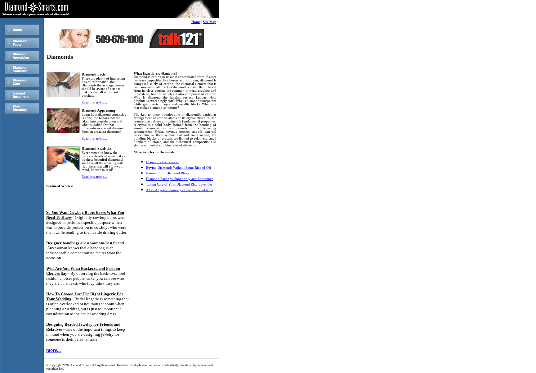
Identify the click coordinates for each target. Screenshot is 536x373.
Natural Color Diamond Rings (167, 173)
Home (195, 22)
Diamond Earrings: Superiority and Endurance (179, 179)
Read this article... (94, 102)
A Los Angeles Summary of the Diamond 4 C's (179, 190)
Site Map (209, 22)
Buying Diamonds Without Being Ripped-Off (178, 167)
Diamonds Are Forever (162, 162)
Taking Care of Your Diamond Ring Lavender (179, 184)
